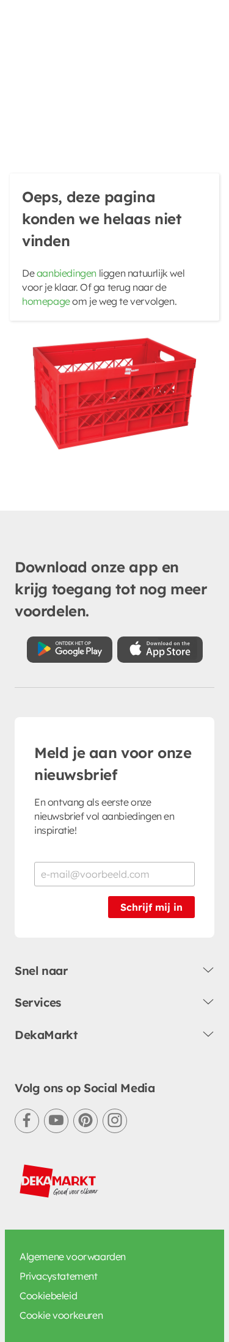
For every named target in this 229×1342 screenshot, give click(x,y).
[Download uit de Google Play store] (69, 649)
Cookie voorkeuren (61, 1315)
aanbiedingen (66, 273)
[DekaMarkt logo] (59, 1181)
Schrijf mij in (151, 907)
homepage (46, 301)
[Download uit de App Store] (160, 649)
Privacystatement (59, 1276)
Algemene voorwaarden (73, 1256)
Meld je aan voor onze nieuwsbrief (113, 763)
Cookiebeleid (48, 1295)
